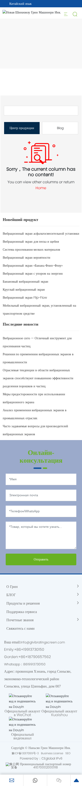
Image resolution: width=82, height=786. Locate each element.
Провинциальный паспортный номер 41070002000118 (45, 766)
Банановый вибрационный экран (25, 281)
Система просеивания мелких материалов (31, 249)
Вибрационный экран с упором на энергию (33, 273)
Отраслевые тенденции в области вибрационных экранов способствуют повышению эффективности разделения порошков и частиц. (38, 378)
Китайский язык (20, 3)
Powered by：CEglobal (37, 758)
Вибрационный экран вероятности (26, 257)
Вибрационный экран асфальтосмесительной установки (41, 233)
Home (41, 188)
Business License (52, 753)
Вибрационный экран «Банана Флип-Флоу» (33, 265)
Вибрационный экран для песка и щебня (31, 241)
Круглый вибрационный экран (24, 289)
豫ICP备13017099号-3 (25, 753)
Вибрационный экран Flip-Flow (25, 297)
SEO (67, 753)
